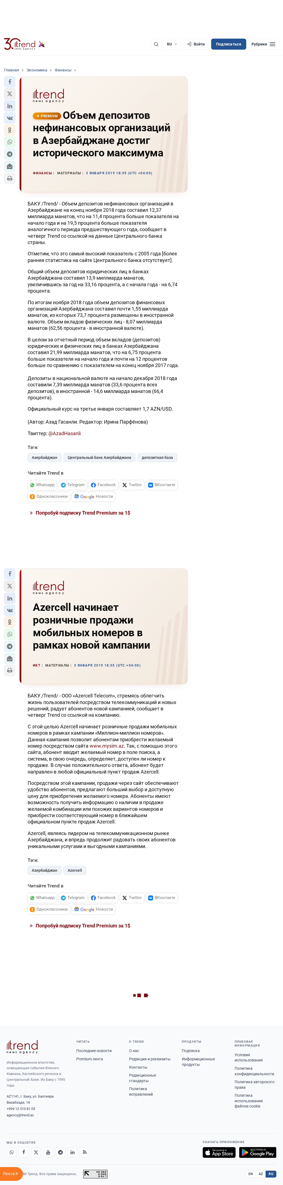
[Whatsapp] (12, 1152)
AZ (261, 1174)
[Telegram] (60, 1152)
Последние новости (94, 1050)
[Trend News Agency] (22, 1047)
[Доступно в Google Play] (257, 1152)
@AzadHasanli (64, 433)
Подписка (191, 1050)
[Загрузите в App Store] (219, 1152)
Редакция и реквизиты (150, 1059)
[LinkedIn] (72, 1152)
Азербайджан (44, 457)
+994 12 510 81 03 (21, 1109)
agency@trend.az (20, 1115)
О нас (134, 1050)
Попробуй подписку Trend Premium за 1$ (82, 513)
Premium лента (89, 1059)
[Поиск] (156, 44)
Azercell (75, 870)
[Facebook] (24, 1152)
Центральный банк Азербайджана (99, 457)
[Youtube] (48, 1152)
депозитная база (157, 457)
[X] (36, 1152)
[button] (9, 82)
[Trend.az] (24, 44)
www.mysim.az (107, 746)
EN (250, 1174)
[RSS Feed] (85, 1152)
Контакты (138, 1067)
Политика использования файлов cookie (249, 1100)
